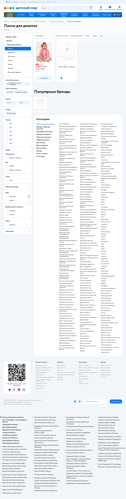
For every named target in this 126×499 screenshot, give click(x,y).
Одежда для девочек (57, 21)
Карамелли (104, 259)
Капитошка (104, 273)
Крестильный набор (65, 248)
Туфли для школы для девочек (68, 170)
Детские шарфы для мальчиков (110, 337)
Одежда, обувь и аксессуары (21, 21)
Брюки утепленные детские (88, 317)
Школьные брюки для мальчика (65, 136)
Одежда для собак (106, 375)
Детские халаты (106, 300)
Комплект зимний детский (88, 295)
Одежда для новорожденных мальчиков (67, 262)
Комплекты (12, 56)
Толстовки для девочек (66, 345)
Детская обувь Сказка (107, 131)
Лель (102, 244)
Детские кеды (105, 187)
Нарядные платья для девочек (68, 335)
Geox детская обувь (107, 124)
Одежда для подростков (87, 264)
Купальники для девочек (108, 288)
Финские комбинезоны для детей (88, 272)
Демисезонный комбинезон (88, 243)
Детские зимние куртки (87, 300)
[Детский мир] (20, 8)
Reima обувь (104, 147)
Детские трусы (105, 308)
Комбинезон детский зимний (89, 245)
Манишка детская (106, 345)
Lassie (103, 204)
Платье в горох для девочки (88, 209)
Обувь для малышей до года (67, 259)
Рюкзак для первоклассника (109, 323)
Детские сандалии (106, 145)
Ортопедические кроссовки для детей (109, 141)
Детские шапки (105, 320)
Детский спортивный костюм (89, 255)
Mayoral (103, 214)
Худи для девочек (85, 194)
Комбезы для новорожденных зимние (68, 241)
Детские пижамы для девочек (89, 145)
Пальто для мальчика (65, 313)
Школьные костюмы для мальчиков (66, 180)
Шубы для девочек (85, 142)
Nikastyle (104, 227)
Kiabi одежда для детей (108, 276)
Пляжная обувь (105, 185)
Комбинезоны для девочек (88, 158)
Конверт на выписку (65, 217)
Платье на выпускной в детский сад (66, 223)
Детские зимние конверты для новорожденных (68, 251)
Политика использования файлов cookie (43, 380)
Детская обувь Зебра (107, 134)
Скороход (104, 160)
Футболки (11, 53)
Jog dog (82, 351)
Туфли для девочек (85, 219)
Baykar (103, 268)
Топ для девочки (106, 310)
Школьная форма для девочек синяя (68, 148)
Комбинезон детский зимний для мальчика (68, 310)
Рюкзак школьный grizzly (66, 129)
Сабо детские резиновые (108, 176)
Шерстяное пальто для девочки (87, 206)
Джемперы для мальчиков (67, 323)
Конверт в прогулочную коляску (66, 245)
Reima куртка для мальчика (67, 333)
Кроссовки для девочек (87, 222)
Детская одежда (40, 21)
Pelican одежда (105, 232)
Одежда (9, 41)
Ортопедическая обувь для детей (88, 325)
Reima (103, 202)
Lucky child (104, 271)
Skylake (61, 188)
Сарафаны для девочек (66, 162)
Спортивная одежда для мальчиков (66, 286)
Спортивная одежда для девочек (87, 161)
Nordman (83, 333)
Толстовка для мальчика (66, 302)
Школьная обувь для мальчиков (65, 172)
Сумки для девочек (107, 350)
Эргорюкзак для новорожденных (64, 237)
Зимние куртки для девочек (88, 173)
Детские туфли (84, 233)
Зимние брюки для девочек (88, 212)
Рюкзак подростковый (108, 318)
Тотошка (103, 234)
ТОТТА (103, 281)
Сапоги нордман (85, 328)
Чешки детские (84, 336)
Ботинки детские (106, 173)
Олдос (103, 200)
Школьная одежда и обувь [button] (45, 124)
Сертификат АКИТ (41, 383)
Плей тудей (104, 197)
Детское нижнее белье (108, 305)
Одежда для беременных (87, 235)
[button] (117, 14)
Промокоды (39, 375)
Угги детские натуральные (109, 126)
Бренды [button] (39, 151)
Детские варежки (106, 315)
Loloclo (103, 236)
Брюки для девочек (86, 184)
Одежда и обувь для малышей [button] (43, 128)
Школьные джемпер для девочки (66, 191)
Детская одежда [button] (42, 145)
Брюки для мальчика (65, 292)
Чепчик (103, 313)
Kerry (102, 217)
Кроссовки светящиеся (87, 331)
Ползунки (83, 253)
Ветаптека (104, 377)
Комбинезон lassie (85, 262)
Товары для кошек (106, 365)
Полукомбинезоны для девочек (87, 202)
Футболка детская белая (87, 305)
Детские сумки (105, 332)
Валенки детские (106, 129)
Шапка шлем (105, 325)
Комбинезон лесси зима (87, 275)
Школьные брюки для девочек (68, 167)
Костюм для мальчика (65, 300)
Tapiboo (82, 348)
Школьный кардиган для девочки (66, 184)
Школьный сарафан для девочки (66, 199)
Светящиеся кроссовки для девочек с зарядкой (88, 225)
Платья (10, 60)
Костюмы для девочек (86, 192)
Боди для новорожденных (67, 226)
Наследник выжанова (107, 209)
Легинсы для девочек (86, 140)
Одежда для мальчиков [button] (44, 132)
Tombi (103, 157)
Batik (102, 246)
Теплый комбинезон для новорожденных (66, 255)
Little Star (104, 266)
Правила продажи (41, 372)
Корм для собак (105, 372)
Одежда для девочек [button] (43, 134)
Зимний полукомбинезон (88, 310)
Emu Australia (105, 264)
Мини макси (105, 261)
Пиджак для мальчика (86, 307)
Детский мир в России (11, 404)
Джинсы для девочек (86, 179)
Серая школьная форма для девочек (67, 159)
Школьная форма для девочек (68, 126)
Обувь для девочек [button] (43, 140)
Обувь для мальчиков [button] (43, 137)
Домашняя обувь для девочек (89, 228)
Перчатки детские (106, 330)
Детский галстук (106, 335)
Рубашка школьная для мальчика (65, 155)
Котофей (103, 190)
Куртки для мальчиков (65, 283)
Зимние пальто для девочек (67, 340)
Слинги (82, 238)
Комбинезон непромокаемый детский (89, 258)
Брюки (10, 64)
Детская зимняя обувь (107, 169)
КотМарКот (104, 286)
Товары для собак (106, 370)
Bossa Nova (104, 241)
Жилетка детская (85, 285)
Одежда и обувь (11, 37)
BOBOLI (103, 283)
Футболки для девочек (87, 129)
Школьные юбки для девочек (68, 145)
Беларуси (29, 404)
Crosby (103, 254)
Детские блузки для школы (67, 139)
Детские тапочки (85, 343)
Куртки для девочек (86, 199)
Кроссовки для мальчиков (88, 217)
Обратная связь (40, 386)
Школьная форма (64, 124)
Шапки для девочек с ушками (110, 347)
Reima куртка (84, 278)
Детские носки (105, 293)
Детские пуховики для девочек (87, 154)
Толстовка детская (85, 283)
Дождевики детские (86, 290)
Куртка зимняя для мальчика (67, 297)
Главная (6, 21)
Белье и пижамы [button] (42, 154)
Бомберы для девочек (86, 189)
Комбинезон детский (86, 240)
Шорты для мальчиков (65, 321)
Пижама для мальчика (65, 316)
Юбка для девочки (64, 343)
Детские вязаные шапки (108, 340)
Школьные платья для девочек (68, 152)
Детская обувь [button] (41, 148)
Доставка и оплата (41, 365)
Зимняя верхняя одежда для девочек (88, 167)
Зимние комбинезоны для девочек (67, 348)
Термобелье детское (86, 297)
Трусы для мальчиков (107, 303)
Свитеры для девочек (86, 147)
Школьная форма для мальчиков (65, 132)
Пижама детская (106, 298)
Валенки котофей (106, 150)
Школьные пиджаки (65, 212)
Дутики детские (106, 166)
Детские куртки (85, 250)
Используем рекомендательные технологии (17, 402)
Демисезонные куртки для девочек (88, 150)
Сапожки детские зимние (108, 136)
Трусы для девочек (106, 295)
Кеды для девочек (85, 231)
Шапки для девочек (107, 327)
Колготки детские (106, 291)
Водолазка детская (85, 288)
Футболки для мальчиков (66, 295)
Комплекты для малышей (66, 281)
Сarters (103, 239)
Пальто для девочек (86, 164)
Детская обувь (84, 320)
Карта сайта (39, 388)
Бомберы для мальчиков (66, 318)
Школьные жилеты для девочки (66, 202)
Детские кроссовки (86, 341)
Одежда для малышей (65, 220)
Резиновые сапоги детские (88, 346)
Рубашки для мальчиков (66, 304)
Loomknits (104, 224)
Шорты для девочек (86, 171)
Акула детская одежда (107, 192)
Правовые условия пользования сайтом (29, 400)
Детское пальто (84, 302)
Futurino (103, 229)
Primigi (103, 139)
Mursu (103, 182)
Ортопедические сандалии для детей (110, 163)
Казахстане (21, 404)
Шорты (10, 68)
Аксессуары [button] (40, 156)
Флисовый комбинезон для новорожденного (67, 265)
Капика (103, 212)
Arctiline (103, 278)
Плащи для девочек (86, 280)
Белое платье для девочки (88, 182)
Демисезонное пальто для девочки (88, 132)
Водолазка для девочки (87, 214)
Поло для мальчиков (65, 307)
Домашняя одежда (14, 72)
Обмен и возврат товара (43, 370)
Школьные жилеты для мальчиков (66, 176)
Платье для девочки (65, 338)
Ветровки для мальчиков (66, 290)
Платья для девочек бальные (88, 124)
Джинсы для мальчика (65, 331)
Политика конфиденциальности (45, 377)
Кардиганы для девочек (87, 126)
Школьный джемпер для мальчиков (66, 206)
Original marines (106, 222)
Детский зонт (105, 352)
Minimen (103, 251)
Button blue (104, 219)
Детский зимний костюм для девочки (88, 176)
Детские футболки (85, 266)
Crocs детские (84, 338)
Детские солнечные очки (108, 342)
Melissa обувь (105, 171)
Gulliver (103, 195)
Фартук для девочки (65, 165)
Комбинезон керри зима (87, 293)
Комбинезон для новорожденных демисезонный (64, 277)
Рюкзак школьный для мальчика (65, 142)
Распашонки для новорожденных (64, 229)
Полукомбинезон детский (88, 269)
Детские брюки (85, 312)
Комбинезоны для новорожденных (64, 233)
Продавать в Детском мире (44, 368)
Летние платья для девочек (88, 187)
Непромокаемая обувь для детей (109, 179)
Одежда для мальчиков (66, 326)
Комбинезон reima (85, 248)
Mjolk (103, 249)
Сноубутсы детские (86, 322)
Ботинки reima (105, 152)
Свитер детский (85, 315)
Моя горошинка (64, 273)
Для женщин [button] (40, 143)
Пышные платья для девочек (88, 135)
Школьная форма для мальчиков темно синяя (66, 195)
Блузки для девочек (86, 197)
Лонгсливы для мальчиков (67, 328)
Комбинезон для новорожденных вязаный (66, 269)
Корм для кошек (105, 368)
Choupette (104, 207)
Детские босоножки (107, 155)
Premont (103, 256)
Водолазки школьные (65, 210)
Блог (80, 381)
